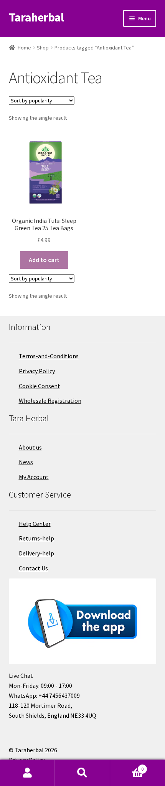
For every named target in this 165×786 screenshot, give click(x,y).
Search (82, 773)
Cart (127, 766)
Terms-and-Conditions (49, 356)
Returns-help (36, 538)
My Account (34, 477)
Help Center (35, 523)
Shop (43, 47)
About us (30, 447)
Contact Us (33, 568)
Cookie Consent (39, 386)
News (26, 462)
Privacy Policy (37, 371)
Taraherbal (36, 17)
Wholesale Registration (50, 400)
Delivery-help (36, 553)
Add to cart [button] (44, 260)
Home (24, 47)
